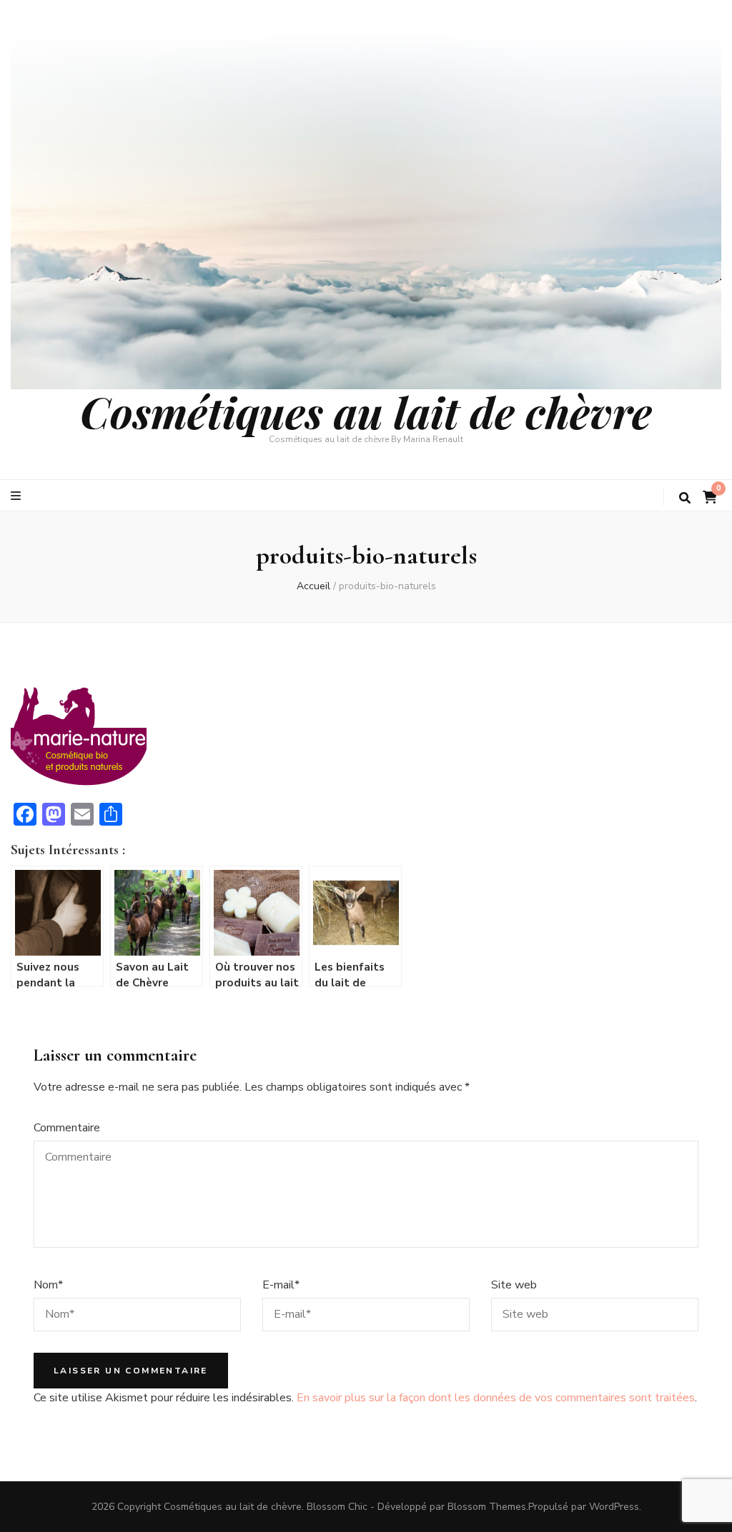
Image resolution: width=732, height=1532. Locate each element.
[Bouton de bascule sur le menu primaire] (17, 496)
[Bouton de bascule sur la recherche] (685, 498)
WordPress (614, 1506)
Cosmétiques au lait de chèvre (366, 411)
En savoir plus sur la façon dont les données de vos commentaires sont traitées (496, 1398)
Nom (48, 1285)
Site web (514, 1285)
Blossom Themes (486, 1506)
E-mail (281, 1285)
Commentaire (67, 1128)
